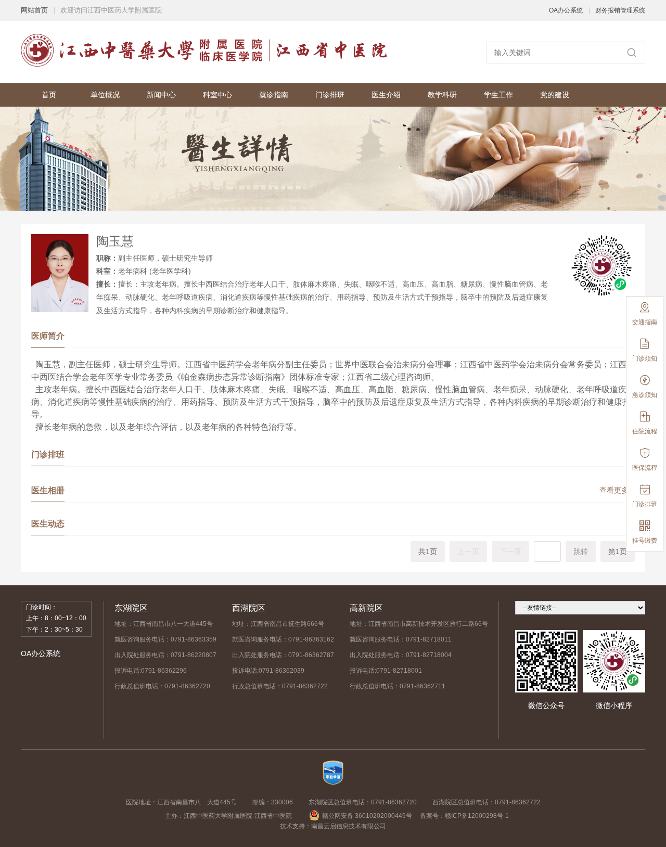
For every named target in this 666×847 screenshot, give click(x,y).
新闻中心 (161, 95)
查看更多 (617, 490)
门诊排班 (329, 95)
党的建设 (554, 95)
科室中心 (217, 95)
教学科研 (442, 95)
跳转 (580, 551)
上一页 (468, 551)
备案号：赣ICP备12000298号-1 (464, 815)
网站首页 (34, 10)
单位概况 (105, 95)
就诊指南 (273, 95)
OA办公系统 (566, 10)
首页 (49, 95)
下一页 (510, 551)
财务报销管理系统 (620, 10)
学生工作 (498, 95)
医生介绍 (386, 95)
